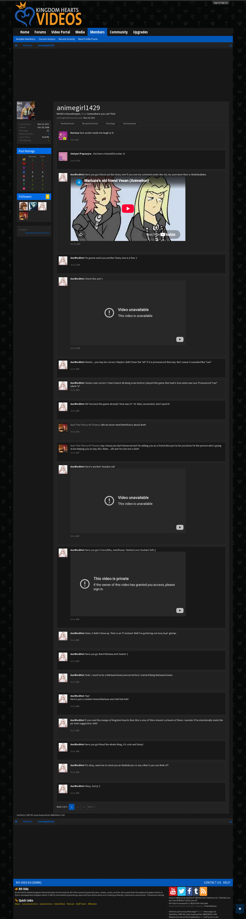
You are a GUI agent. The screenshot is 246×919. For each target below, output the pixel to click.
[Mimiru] (23, 206)
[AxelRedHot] (42, 206)
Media (80, 31)
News (17, 903)
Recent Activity (90, 123)
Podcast (70, 903)
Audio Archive (46, 903)
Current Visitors (47, 39)
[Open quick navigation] (231, 45)
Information (129, 123)
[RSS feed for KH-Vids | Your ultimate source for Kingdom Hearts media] (203, 891)
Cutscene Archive (30, 903)
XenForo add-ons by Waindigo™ (183, 911)
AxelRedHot (77, 174)
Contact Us (212, 883)
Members (97, 31)
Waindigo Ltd (210, 911)
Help (226, 883)
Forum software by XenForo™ (193, 897)
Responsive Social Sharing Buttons (184, 917)
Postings (110, 123)
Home (24, 31)
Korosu (74, 132)
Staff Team (81, 903)
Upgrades (140, 31)
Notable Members (25, 39)
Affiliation (92, 903)
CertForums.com (210, 917)
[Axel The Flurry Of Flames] (23, 215)
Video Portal (60, 31)
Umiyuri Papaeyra (80, 153)
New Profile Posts (88, 39)
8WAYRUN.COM (58, 815)
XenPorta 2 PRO (24, 815)
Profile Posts (67, 123)
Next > (91, 806)
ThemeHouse (210, 906)
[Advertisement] (123, 76)
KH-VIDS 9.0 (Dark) (28, 883)
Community (119, 31)
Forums (40, 31)
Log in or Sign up (220, 2)
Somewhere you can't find (37, 232)
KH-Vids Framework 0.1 (188, 903)
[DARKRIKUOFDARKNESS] (32, 206)
